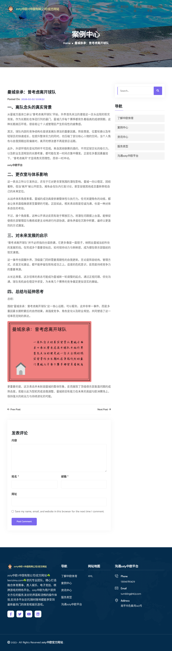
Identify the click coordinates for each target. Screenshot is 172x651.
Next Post (102, 410)
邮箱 (64, 476)
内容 (14, 440)
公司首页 (80, 9)
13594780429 (128, 581)
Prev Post (15, 410)
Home (67, 43)
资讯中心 (124, 9)
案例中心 (111, 9)
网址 (14, 494)
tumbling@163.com (131, 594)
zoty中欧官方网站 (52, 642)
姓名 (15, 476)
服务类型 (138, 9)
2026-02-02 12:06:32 (33, 99)
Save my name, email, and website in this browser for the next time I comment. (59, 511)
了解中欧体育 (94, 9)
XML (90, 576)
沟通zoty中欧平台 (155, 9)
